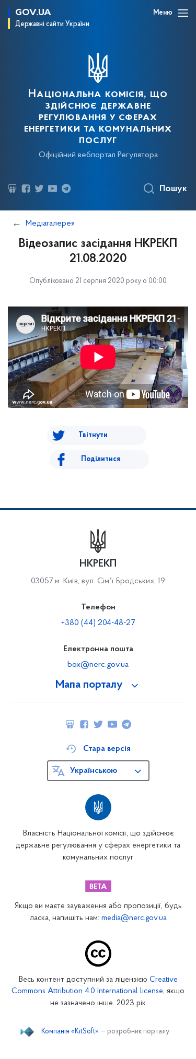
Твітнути (93, 435)
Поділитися (100, 459)
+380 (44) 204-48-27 (98, 623)
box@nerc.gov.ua (98, 665)
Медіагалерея (50, 223)
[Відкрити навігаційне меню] (183, 13)
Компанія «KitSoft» (70, 1032)
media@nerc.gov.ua (134, 918)
